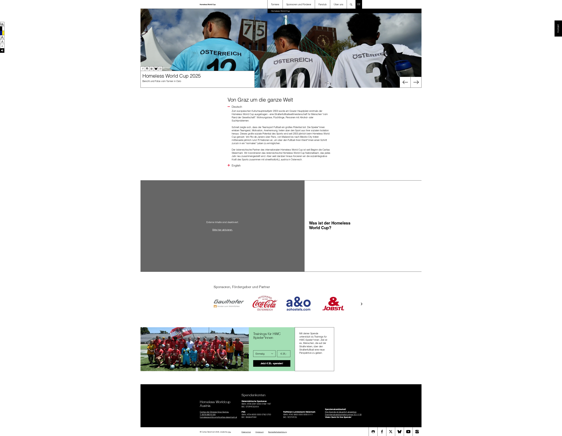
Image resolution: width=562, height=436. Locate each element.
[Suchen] (351, 4)
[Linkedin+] (151, 68)
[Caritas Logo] (208, 4)
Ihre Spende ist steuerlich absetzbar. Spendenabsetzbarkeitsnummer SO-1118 (343, 413)
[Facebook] (142, 68)
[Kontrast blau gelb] (2, 33)
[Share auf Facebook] (382, 431)
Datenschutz (246, 432)
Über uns (338, 4)
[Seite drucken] (373, 431)
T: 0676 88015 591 (208, 414)
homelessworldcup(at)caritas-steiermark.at (218, 417)
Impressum (260, 432)
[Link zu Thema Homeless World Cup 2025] (281, 48)
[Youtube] (160, 68)
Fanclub (322, 4)
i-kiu (229, 432)
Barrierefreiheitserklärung (277, 432)
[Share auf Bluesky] (399, 431)
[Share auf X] (390, 431)
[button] (2, 24)
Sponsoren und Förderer (298, 4)
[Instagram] (147, 68)
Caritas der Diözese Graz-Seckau (214, 412)
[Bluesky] (156, 68)
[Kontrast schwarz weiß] (2, 28)
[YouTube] (408, 431)
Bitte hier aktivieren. (222, 229)
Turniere (275, 4)
